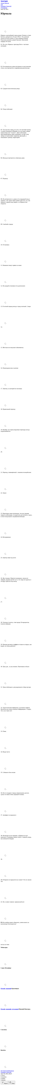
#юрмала (11, 1070)
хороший (8, 988)
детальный (15, 1009)
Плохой (3, 988)
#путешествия (5, 1070)
